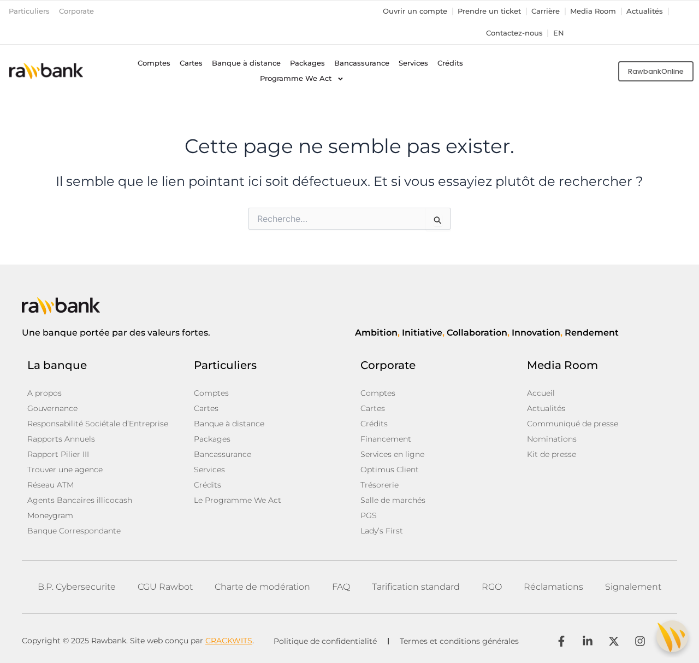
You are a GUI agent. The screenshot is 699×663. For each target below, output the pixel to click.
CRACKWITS (228, 641)
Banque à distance (246, 63)
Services (413, 63)
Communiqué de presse (572, 424)
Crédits (450, 63)
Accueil (541, 393)
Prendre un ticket (489, 11)
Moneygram (50, 515)
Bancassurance (361, 63)
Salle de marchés (392, 500)
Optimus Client (389, 469)
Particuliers (29, 11)
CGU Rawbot (165, 587)
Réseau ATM (50, 485)
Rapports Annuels (61, 439)
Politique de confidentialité (325, 641)
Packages (307, 63)
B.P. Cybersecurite (77, 587)
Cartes (191, 63)
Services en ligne (392, 454)
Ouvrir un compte (415, 11)
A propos (44, 393)
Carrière (545, 11)
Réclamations (553, 587)
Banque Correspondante (74, 531)
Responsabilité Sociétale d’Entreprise (97, 424)
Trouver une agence (65, 469)
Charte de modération (262, 587)
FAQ (341, 587)
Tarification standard (416, 587)
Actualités (644, 11)
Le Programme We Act (237, 500)
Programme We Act (295, 78)
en (558, 33)
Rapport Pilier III (58, 454)
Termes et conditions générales (459, 641)
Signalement (633, 587)
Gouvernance (52, 408)
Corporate (76, 11)
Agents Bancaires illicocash (79, 500)
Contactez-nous (514, 33)
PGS (368, 515)
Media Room (593, 11)
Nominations (552, 439)
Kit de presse (551, 454)
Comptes (154, 63)
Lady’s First (381, 531)
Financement (385, 439)
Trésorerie (379, 485)
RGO (492, 587)
